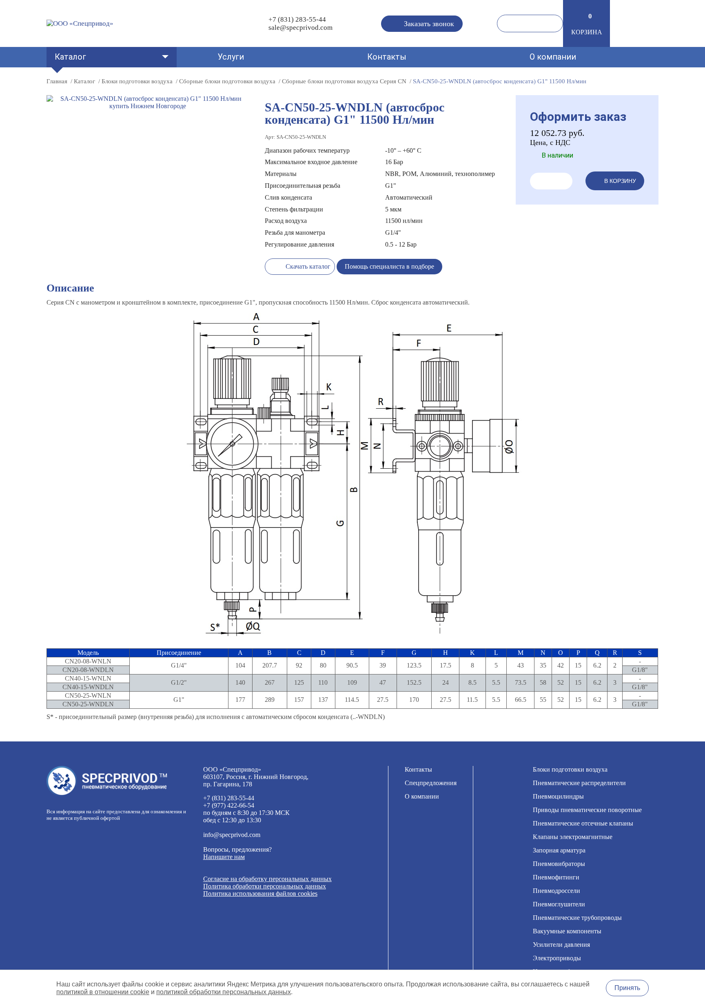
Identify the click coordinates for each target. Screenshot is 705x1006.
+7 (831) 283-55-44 (297, 19)
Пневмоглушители (559, 904)
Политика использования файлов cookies (260, 893)
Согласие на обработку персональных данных (267, 878)
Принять (627, 987)
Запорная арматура (559, 850)
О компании (553, 57)
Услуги (230, 57)
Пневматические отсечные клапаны (583, 823)
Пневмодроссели (556, 890)
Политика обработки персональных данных (264, 886)
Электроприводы (557, 958)
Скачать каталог (308, 266)
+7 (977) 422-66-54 (228, 805)
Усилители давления (561, 944)
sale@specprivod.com (300, 27)
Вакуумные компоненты (567, 931)
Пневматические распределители (579, 782)
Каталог (70, 57)
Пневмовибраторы (559, 863)
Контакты (386, 57)
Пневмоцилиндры (558, 796)
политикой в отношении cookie (102, 991)
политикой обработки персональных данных (223, 991)
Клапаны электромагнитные (572, 836)
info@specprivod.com (231, 834)
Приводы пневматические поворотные (587, 809)
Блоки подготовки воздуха (570, 769)
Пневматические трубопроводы (577, 917)
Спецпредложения (431, 782)
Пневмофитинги (556, 877)
